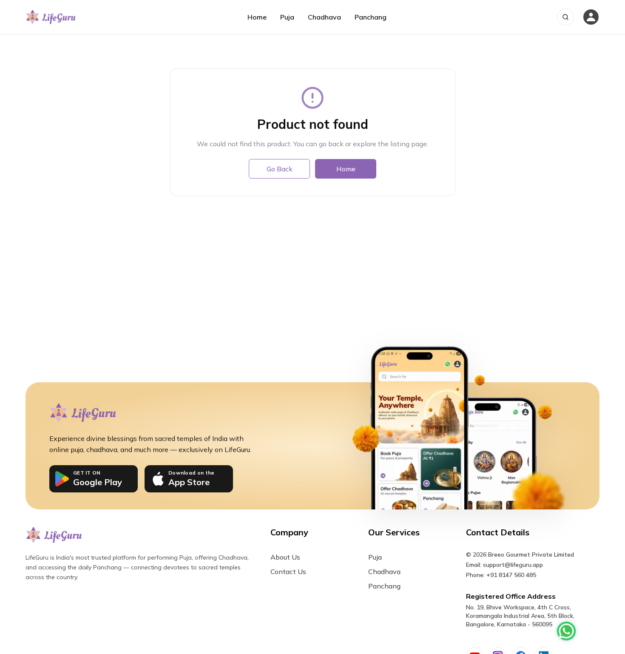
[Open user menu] (590, 17)
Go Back (280, 169)
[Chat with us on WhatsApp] (566, 631)
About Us (285, 557)
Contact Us (288, 571)
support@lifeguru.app (513, 565)
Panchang (370, 17)
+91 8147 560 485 (511, 575)
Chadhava (324, 17)
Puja (287, 17)
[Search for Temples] (565, 17)
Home (257, 17)
